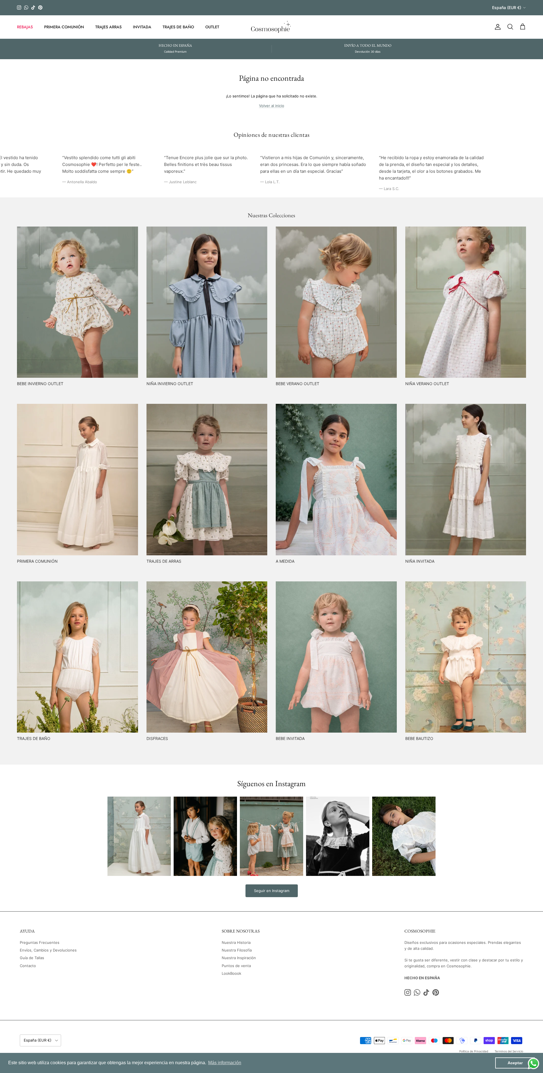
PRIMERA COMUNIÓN (64, 26)
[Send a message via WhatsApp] (533, 1063)
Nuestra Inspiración (239, 957)
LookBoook (231, 973)
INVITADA (142, 26)
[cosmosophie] (272, 27)
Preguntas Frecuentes (39, 942)
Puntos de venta (236, 965)
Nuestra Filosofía (237, 950)
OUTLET (212, 26)
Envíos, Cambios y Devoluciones (48, 950)
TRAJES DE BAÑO (178, 26)
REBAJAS (25, 26)
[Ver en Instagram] (139, 836)
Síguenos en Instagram (271, 783)
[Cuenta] (496, 27)
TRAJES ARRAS (108, 26)
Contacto (28, 965)
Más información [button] (224, 1062)
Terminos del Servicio (509, 1051)
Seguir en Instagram (271, 890)
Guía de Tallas (32, 957)
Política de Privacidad (473, 1051)
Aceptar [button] (515, 1063)
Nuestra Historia (236, 942)
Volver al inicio (271, 105)
